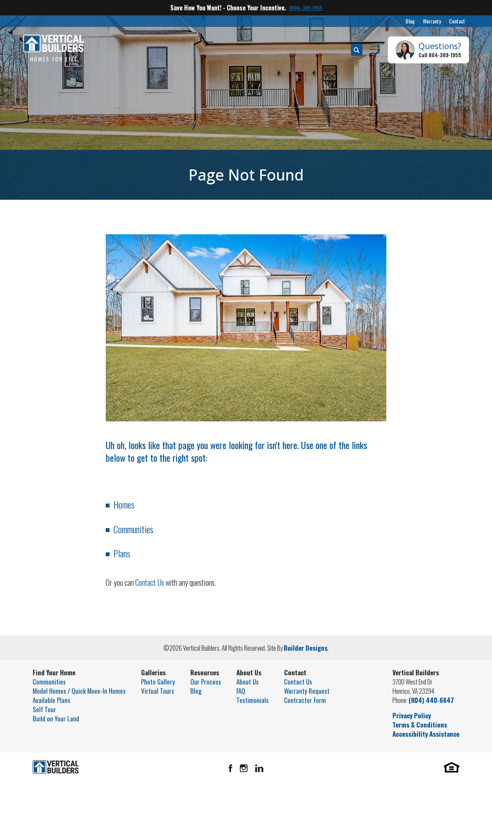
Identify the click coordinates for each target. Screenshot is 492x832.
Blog (410, 21)
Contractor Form (305, 700)
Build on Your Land (56, 718)
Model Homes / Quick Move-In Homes (79, 691)
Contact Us (149, 582)
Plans (121, 553)
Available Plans (51, 700)
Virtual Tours (157, 691)
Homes (124, 504)
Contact (457, 21)
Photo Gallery (158, 681)
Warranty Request (306, 691)
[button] (356, 50)
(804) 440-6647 (431, 700)
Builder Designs (305, 648)
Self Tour (44, 709)
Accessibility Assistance (425, 734)
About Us (247, 681)
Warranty (432, 21)
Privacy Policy (411, 715)
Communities (133, 529)
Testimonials (252, 700)
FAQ (240, 691)
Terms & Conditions (419, 724)
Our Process (205, 681)
